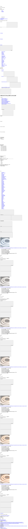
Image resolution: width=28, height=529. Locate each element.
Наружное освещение (3, 61)
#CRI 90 (3, 196)
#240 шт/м (3, 179)
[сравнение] (5, 268)
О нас (2, 10)
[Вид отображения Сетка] (5, 217)
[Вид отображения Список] (16, 217)
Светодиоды (3, 66)
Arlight (5, 528)
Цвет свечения (2, 144)
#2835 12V (3, 186)
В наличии (2, 139)
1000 (2, 162)
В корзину (12, 265)
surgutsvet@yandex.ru (6, 515)
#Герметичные (3, 202)
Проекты (3, 11)
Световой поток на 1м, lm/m (3, 159)
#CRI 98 (3, 197)
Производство (3, 524)
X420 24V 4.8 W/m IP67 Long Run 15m (6, 103)
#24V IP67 (3, 183)
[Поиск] (12, 25)
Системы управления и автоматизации (14, 522)
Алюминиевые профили (3, 56)
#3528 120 (3, 189)
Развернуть (3, 109)
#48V (2, 193)
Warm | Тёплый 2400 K (4, 150)
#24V (2, 180)
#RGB (2, 200)
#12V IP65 (3, 174)
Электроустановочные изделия (10, 523)
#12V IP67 (3, 175)
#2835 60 (3, 188)
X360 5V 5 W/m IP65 (4, 98)
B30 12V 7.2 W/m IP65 (4, 99)
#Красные (3, 204)
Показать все (2, 214)
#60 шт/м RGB (3, 195)
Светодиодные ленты (2, 522)
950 (1, 161)
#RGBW (3, 201)
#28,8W (2, 185)
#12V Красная (3, 177)
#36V (2, 192)
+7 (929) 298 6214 (2, 515)
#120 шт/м (3, 172)
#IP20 (2, 198)
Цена (1, 226)
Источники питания (3, 53)
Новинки (3, 69)
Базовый (1, 121)
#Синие (2, 207)
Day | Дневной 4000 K (4, 147)
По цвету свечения (2, 126)
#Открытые (3, 206)
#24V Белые (3, 184)
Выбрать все (2, 145)
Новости (6, 524)
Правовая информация (3, 520)
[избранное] (5, 274)
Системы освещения (3, 60)
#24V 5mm (3, 181)
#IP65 (2, 199)
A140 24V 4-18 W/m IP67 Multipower (6, 101)
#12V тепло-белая (4, 178)
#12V (2, 173)
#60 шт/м (3, 194)
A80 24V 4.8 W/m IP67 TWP (5, 102)
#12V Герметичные (4, 176)
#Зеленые (3, 203)
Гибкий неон (2, 63)
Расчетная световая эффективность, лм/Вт (5, 164)
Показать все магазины (3, 519)
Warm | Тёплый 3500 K (4, 148)
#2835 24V (3, 187)
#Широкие (3, 208)
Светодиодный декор (3, 523)
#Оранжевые (3, 205)
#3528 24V (3, 191)
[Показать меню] (9, 74)
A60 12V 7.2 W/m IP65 (4, 100)
